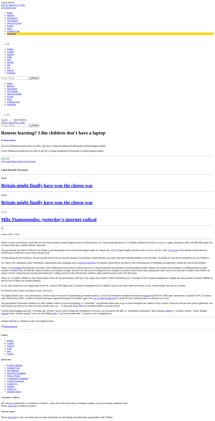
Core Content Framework (104, 298)
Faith (9, 57)
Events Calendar (14, 365)
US (8, 67)
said (54, 313)
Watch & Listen (14, 23)
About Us (11, 389)
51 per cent (173, 250)
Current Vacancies (15, 381)
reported (18, 268)
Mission (10, 15)
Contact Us (12, 383)
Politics (10, 49)
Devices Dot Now (87, 263)
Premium (11, 73)
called (168, 311)
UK (9, 65)
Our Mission (13, 370)
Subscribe (11, 34)
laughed (4, 313)
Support (10, 386)
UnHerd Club (13, 31)
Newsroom (12, 18)
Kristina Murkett (10, 140)
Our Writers (12, 20)
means (147, 295)
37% (113, 250)
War (9, 59)
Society (10, 62)
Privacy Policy (13, 376)
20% (81, 306)
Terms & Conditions (16, 373)
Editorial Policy (14, 391)
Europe (10, 70)
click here (12, 406)
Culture (10, 52)
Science (10, 54)
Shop (9, 28)
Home (10, 12)
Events (10, 26)
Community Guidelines (18, 378)
